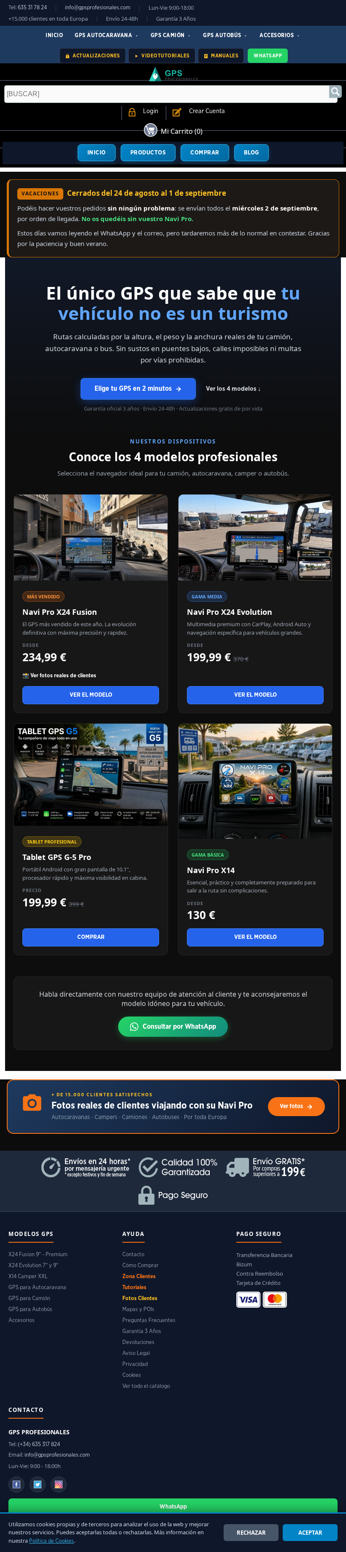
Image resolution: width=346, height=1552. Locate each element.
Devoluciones (138, 1342)
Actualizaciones (95, 55)
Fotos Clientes (139, 1298)
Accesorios (277, 35)
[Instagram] (59, 1484)
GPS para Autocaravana (37, 1287)
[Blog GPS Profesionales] (38, 1484)
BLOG (251, 153)
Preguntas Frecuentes (149, 1320)
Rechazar (251, 1532)
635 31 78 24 (32, 8)
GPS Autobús (223, 35)
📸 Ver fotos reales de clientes (59, 676)
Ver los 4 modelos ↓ (233, 389)
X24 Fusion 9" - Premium (38, 1254)
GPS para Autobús (30, 1309)
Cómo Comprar (140, 1265)
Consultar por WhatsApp (179, 1026)
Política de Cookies (51, 1541)
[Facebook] (16, 1484)
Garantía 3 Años (141, 1331)
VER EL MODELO (91, 695)
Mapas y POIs (138, 1309)
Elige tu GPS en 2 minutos (133, 388)
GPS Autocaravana (104, 35)
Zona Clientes (139, 1276)
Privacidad (135, 1364)
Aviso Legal (136, 1353)
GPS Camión (169, 35)
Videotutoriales (165, 55)
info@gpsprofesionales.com (97, 8)
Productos (148, 153)
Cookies (131, 1375)
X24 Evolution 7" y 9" (33, 1265)
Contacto (133, 1254)
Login (150, 111)
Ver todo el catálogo (146, 1386)
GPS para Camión (29, 1298)
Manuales (224, 55)
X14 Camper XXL (28, 1276)
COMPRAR (204, 153)
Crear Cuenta (207, 111)
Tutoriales (134, 1287)
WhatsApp (268, 55)
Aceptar (310, 1532)
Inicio (54, 35)
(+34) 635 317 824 (39, 1444)
